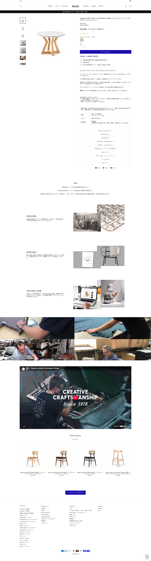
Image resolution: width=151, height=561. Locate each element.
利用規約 (72, 518)
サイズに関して (105, 159)
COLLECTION (64, 6)
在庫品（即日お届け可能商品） (27, 513)
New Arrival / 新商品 (25, 509)
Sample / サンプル (24, 542)
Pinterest (100, 508)
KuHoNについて (45, 506)
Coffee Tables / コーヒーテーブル (28, 527)
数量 (81, 44)
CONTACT (100, 6)
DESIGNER (86, 6)
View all (75, 439)
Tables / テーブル (24, 525)
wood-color (87, 37)
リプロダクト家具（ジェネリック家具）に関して (81, 510)
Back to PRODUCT (77, 492)
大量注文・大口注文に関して (106, 145)
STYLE (57, 6)
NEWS (42, 510)
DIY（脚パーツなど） (25, 538)
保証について (105, 162)
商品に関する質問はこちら (105, 130)
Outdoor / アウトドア (25, 534)
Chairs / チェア (23, 515)
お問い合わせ (73, 525)
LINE (99, 510)
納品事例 (43, 520)
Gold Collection (45, 514)
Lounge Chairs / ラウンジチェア (27, 521)
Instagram (100, 506)
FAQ (21, 1)
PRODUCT (50, 6)
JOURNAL (93, 6)
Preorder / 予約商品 (24, 511)
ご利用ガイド (73, 506)
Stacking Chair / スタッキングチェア (29, 519)
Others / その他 (23, 540)
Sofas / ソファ (23, 523)
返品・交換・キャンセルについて (105, 155)
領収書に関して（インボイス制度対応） (106, 148)
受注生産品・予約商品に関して (105, 141)
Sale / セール (23, 544)
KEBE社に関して (105, 134)
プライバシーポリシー (75, 523)
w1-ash (81, 39)
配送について (105, 152)
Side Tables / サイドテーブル (27, 529)
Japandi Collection (45, 516)
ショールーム (44, 523)
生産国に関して (105, 137)
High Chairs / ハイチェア (26, 517)
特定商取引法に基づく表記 (76, 520)
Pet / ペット (23, 536)
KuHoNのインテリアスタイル (48, 518)
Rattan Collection (45, 512)
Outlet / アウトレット (25, 546)
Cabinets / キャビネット (25, 531)
